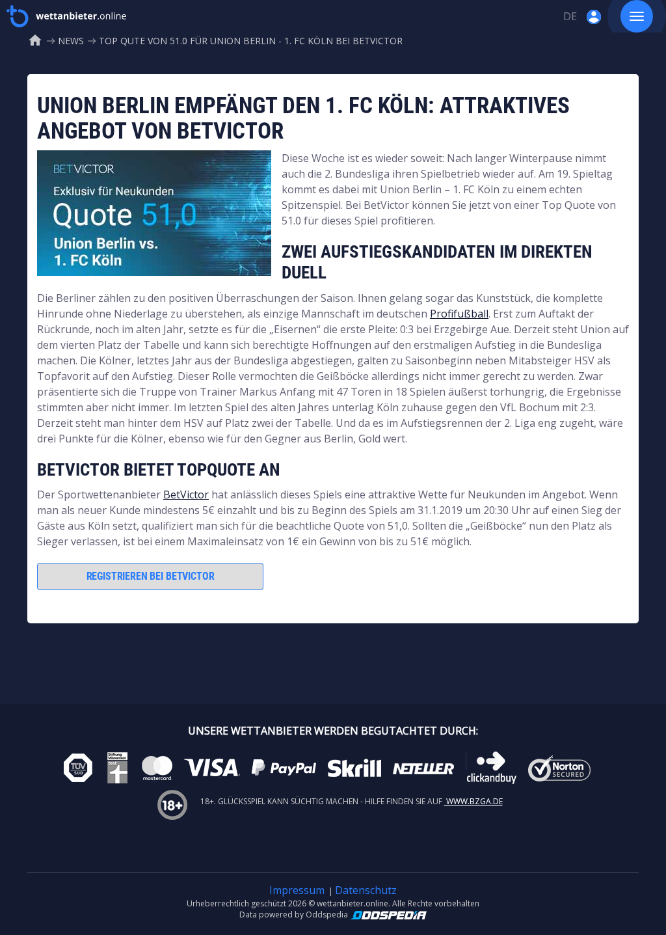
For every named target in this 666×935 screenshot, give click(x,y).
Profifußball (459, 313)
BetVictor (186, 494)
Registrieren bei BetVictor (151, 576)
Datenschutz (366, 890)
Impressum (297, 890)
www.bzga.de (473, 801)
